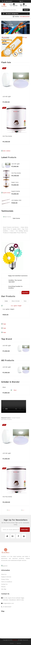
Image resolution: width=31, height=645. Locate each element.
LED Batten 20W (16, 200)
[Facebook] (18, 536)
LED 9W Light (7, 96)
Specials (19, 643)
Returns (3, 586)
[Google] (12, 536)
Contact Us (4, 584)
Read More (25, 292)
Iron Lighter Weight (8, 309)
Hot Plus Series (7, 136)
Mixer (4, 387)
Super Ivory (14, 182)
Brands (12, 643)
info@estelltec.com (8, 603)
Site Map (3, 589)
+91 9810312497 (7, 1)
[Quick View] (27, 91)
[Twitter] (7, 536)
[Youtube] (24, 536)
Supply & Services (6, 576)
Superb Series (15, 191)
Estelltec (15, 640)
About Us (3, 574)
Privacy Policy (5, 579)
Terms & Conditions (6, 581)
